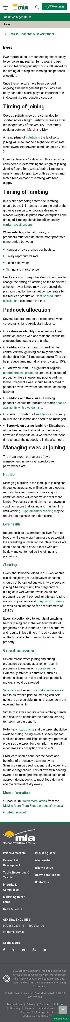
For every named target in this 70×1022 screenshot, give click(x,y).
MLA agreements (44, 1012)
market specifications (17, 224)
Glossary (15, 1008)
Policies (58, 1004)
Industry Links (47, 1008)
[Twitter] (13, 950)
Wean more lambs (34, 801)
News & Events (12, 909)
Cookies (44, 1004)
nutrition (31, 137)
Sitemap (25, 1012)
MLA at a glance (45, 853)
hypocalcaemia (45, 668)
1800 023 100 (35, 925)
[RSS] (34, 949)
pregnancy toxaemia (50, 601)
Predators (41, 414)
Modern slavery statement (37, 1016)
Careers (29, 1008)
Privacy (31, 1004)
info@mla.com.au (14, 931)
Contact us (42, 882)
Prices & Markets (14, 853)
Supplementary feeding (37, 511)
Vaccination (11, 690)
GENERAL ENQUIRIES (16, 919)
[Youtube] (23, 950)
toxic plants (26, 729)
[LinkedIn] (44, 949)
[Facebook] (4, 949)
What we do (42, 860)
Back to (31, 34)
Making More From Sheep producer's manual (33, 806)
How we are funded (47, 874)
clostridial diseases (49, 690)
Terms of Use (14, 1004)
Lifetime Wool (16, 812)
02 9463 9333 (11, 925)
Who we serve (44, 867)
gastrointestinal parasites (20, 373)
